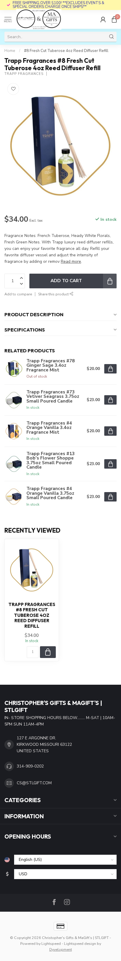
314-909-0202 (30, 766)
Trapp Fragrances (23, 73)
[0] (114, 19)
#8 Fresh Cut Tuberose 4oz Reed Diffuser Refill (66, 50)
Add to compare (18, 294)
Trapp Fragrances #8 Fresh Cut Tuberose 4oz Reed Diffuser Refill (32, 615)
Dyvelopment (60, 949)
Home (9, 50)
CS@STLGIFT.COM (34, 783)
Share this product (54, 294)
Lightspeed (51, 943)
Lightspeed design (80, 943)
